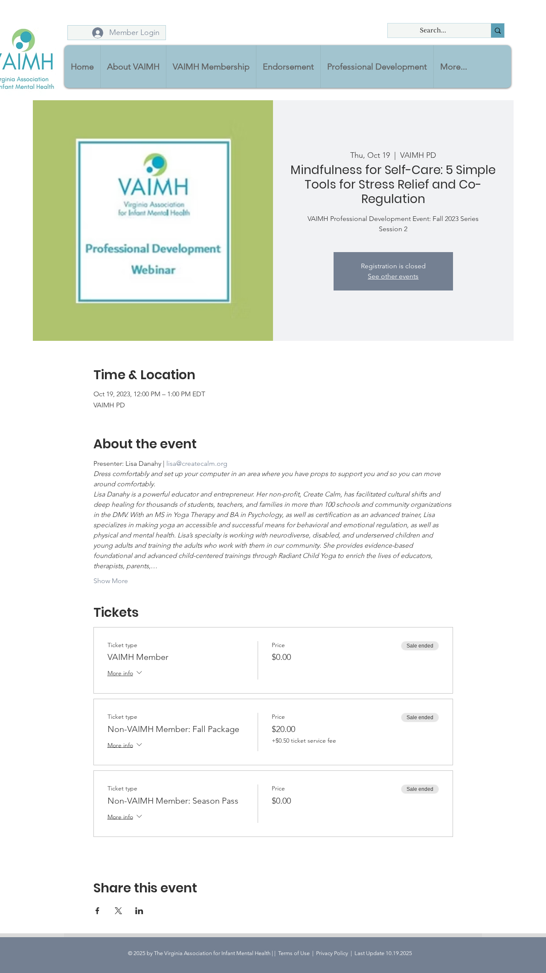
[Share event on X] (118, 910)
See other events (393, 276)
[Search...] (497, 30)
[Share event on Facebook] (97, 910)
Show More (110, 581)
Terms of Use (294, 953)
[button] (133, 66)
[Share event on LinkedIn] (139, 910)
